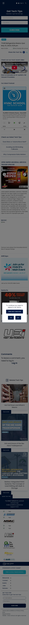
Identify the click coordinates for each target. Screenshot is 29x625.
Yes (11, 318)
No (18, 318)
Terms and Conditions (14, 311)
